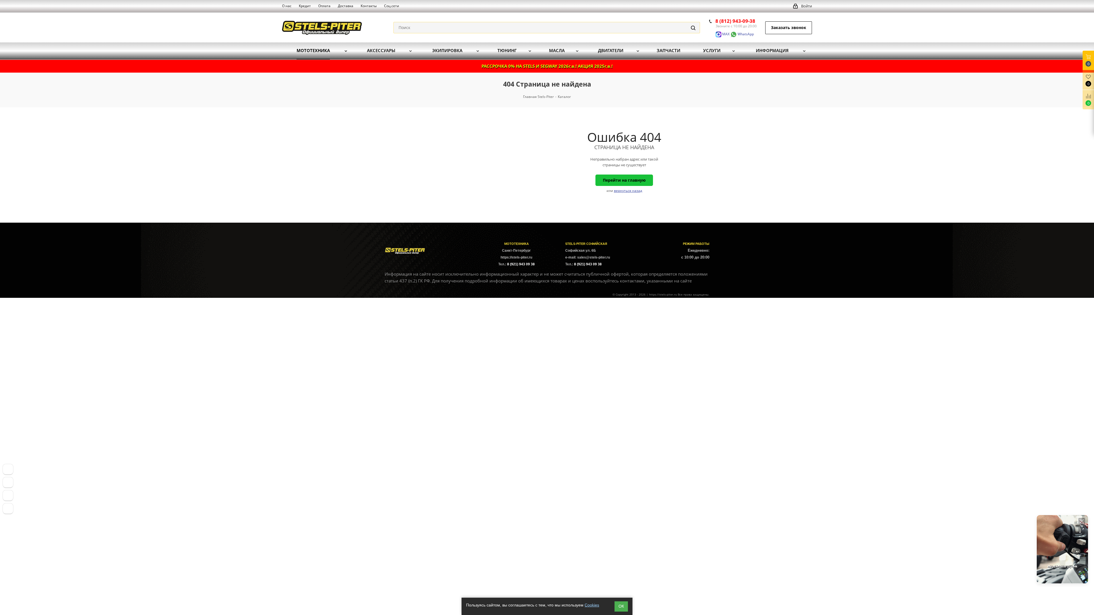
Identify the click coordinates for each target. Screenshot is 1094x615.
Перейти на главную (624, 180)
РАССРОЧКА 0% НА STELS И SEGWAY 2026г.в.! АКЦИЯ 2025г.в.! (547, 66)
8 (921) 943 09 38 (521, 264)
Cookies (592, 605)
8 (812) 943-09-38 (735, 21)
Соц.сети (391, 5)
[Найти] (693, 27)
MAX (725, 34)
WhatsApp (745, 34)
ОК (621, 606)
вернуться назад (628, 190)
